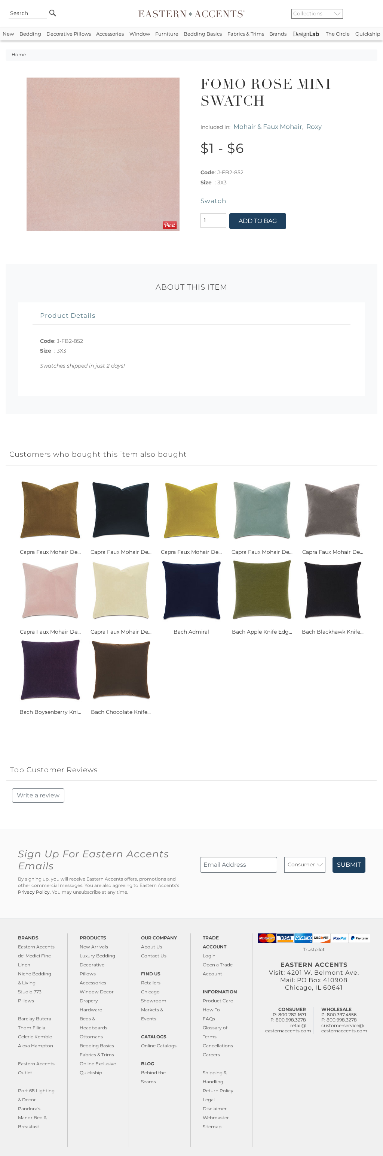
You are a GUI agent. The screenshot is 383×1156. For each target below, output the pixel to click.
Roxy (314, 126)
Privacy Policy (34, 892)
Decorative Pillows (68, 34)
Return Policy (218, 1090)
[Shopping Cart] (372, 13)
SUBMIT (349, 864)
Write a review (38, 795)
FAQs (209, 1018)
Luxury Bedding (97, 956)
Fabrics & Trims (245, 34)
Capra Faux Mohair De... (50, 552)
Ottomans (91, 1036)
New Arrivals (94, 947)
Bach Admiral (191, 631)
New (8, 34)
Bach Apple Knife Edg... (262, 631)
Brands (278, 34)
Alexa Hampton (35, 1045)
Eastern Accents (36, 947)
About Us (151, 947)
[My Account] (366, 13)
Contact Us (153, 956)
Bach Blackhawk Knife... (333, 631)
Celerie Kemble (35, 1036)
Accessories (110, 34)
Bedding (30, 34)
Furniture (166, 34)
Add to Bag (258, 220)
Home (19, 54)
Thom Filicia (31, 1027)
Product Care (218, 1000)
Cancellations (218, 1045)
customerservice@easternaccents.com (344, 1028)
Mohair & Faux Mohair (267, 126)
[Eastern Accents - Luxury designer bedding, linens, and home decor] (191, 13)
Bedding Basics (203, 34)
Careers (211, 1054)
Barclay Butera (34, 1018)
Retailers (150, 983)
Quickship (367, 34)
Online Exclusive (98, 1063)
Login (209, 956)
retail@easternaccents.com (288, 1028)
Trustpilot (314, 949)
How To (211, 1009)
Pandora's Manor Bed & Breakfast (32, 1117)
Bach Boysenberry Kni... (50, 712)
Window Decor (97, 991)
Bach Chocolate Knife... (121, 712)
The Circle (338, 34)
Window (139, 34)
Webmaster (216, 1117)
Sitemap (212, 1126)
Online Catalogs (159, 1045)
